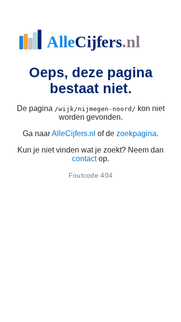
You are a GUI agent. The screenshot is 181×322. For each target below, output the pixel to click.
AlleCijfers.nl (74, 133)
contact (84, 158)
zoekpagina (136, 133)
